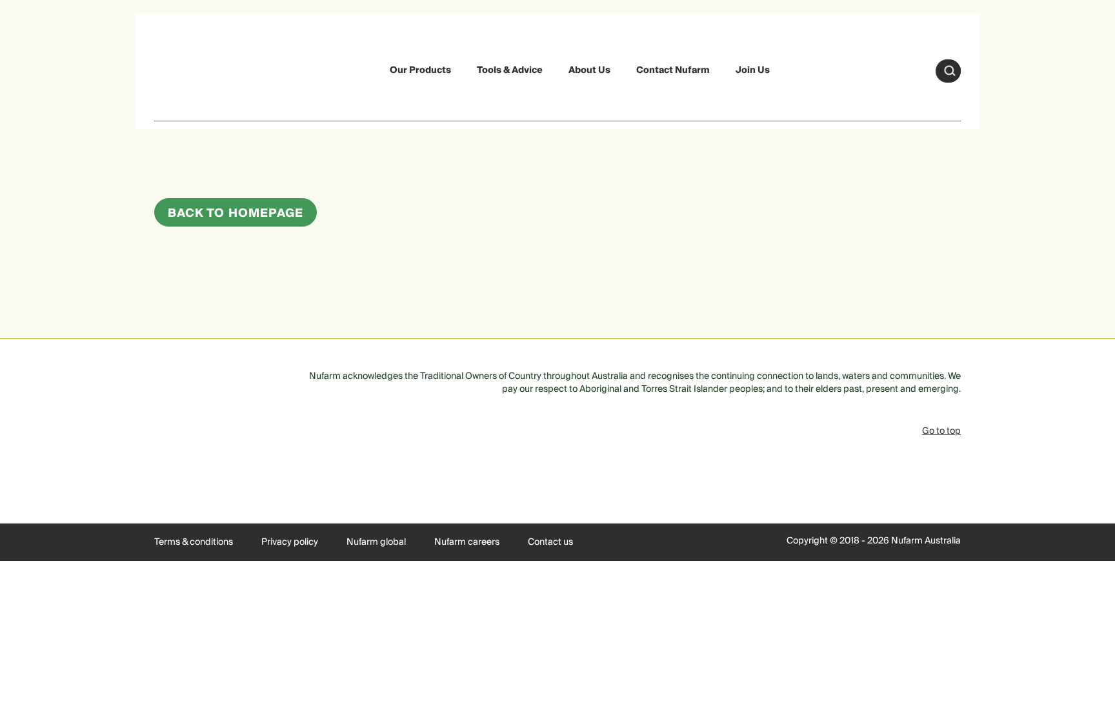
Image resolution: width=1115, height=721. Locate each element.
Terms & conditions (193, 542)
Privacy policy (289, 542)
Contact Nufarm (673, 70)
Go (950, 71)
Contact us (550, 542)
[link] (184, 69)
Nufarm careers (466, 542)
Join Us (753, 70)
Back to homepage (235, 213)
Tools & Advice (510, 70)
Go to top (941, 431)
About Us (589, 70)
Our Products (420, 70)
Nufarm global (376, 542)
